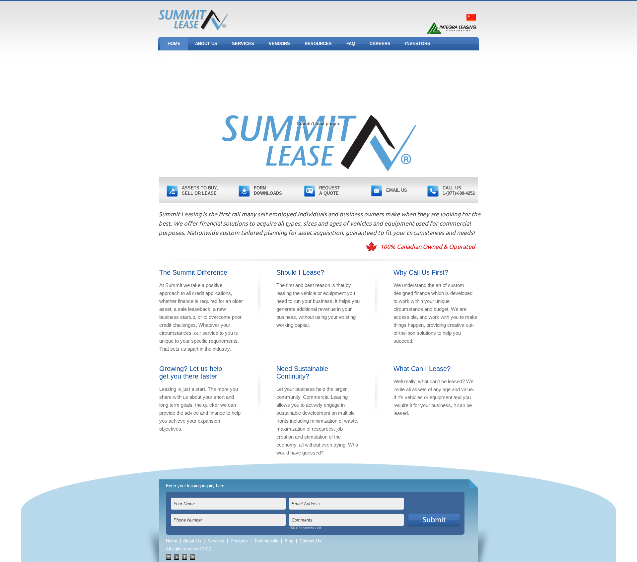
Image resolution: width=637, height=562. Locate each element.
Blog (289, 540)
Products (239, 540)
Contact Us (310, 540)
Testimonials (266, 540)
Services (215, 540)
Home (171, 540)
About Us (192, 540)
